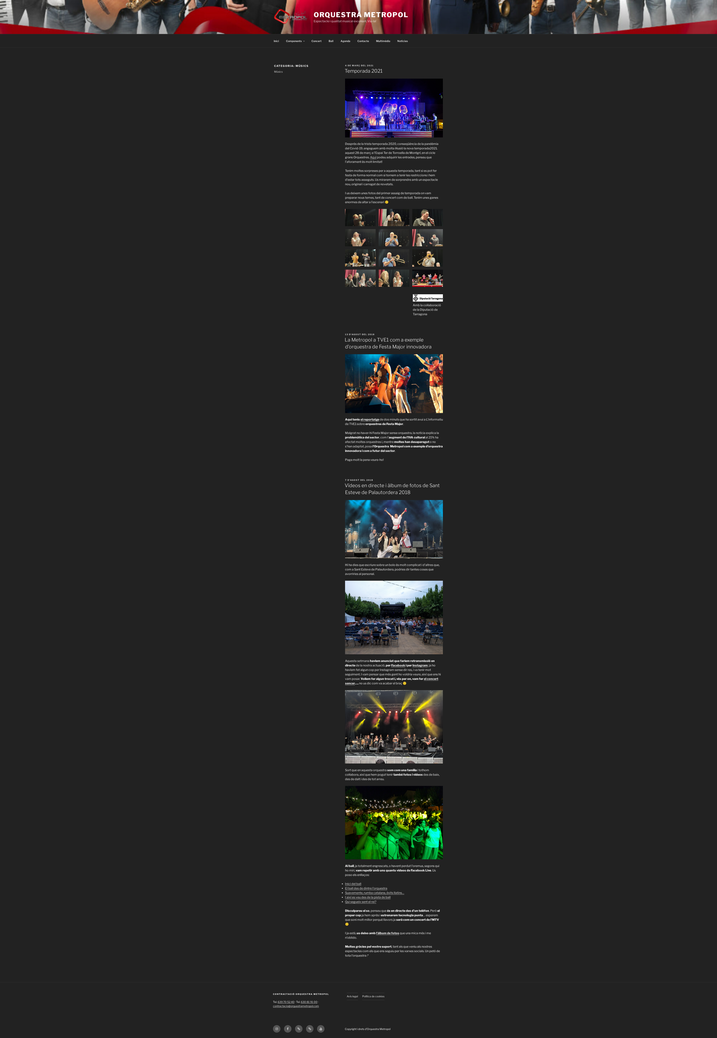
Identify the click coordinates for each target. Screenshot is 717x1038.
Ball (331, 41)
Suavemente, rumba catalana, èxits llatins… (374, 893)
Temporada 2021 (364, 71)
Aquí (373, 157)
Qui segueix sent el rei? (360, 902)
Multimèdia (383, 41)
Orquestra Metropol (361, 15)
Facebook (398, 665)
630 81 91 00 (309, 1001)
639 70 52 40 (286, 1001)
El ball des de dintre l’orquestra (366, 888)
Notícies (402, 41)
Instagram (420, 665)
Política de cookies (373, 996)
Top (708, 1029)
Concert (316, 41)
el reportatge (370, 419)
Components (294, 41)
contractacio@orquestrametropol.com (296, 1006)
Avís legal (352, 996)
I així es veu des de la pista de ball (368, 897)
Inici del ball (353, 884)
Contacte (363, 41)
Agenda (345, 41)
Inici (276, 41)
